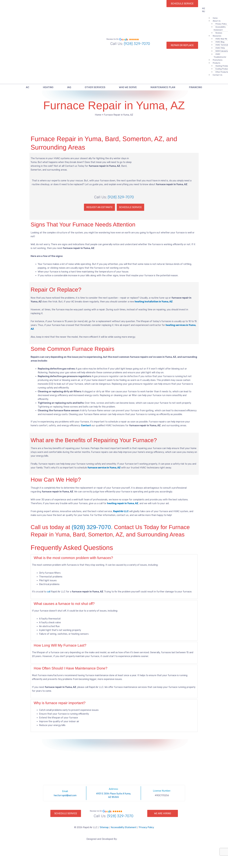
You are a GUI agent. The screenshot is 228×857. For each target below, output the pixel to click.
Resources (217, 36)
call (48, 591)
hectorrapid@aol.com (65, 795)
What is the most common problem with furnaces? (73, 558)
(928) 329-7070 (137, 43)
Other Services (95, 87)
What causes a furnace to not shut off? (64, 604)
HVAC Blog (219, 42)
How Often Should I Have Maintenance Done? (70, 668)
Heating (48, 87)
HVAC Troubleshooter (220, 55)
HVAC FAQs (220, 48)
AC (27, 87)
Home (98, 114)
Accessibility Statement (220, 28)
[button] (205, 10)
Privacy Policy (146, 827)
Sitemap (104, 827)
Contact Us (217, 75)
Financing (195, 87)
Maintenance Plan (162, 87)
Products (216, 63)
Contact (86, 425)
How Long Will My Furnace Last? (60, 645)
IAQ (69, 87)
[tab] (114, 558)
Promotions (217, 60)
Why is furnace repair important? (60, 703)
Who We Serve (128, 87)
